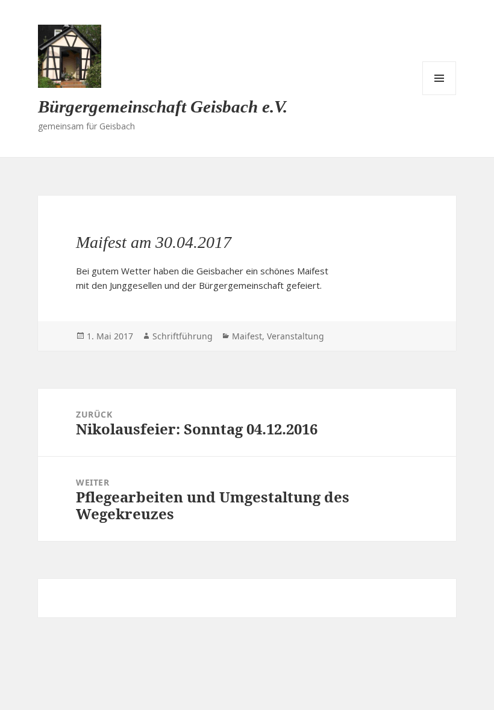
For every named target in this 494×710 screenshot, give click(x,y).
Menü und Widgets (439, 78)
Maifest (247, 336)
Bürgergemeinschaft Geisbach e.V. (162, 106)
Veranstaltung (295, 336)
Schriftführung (182, 336)
